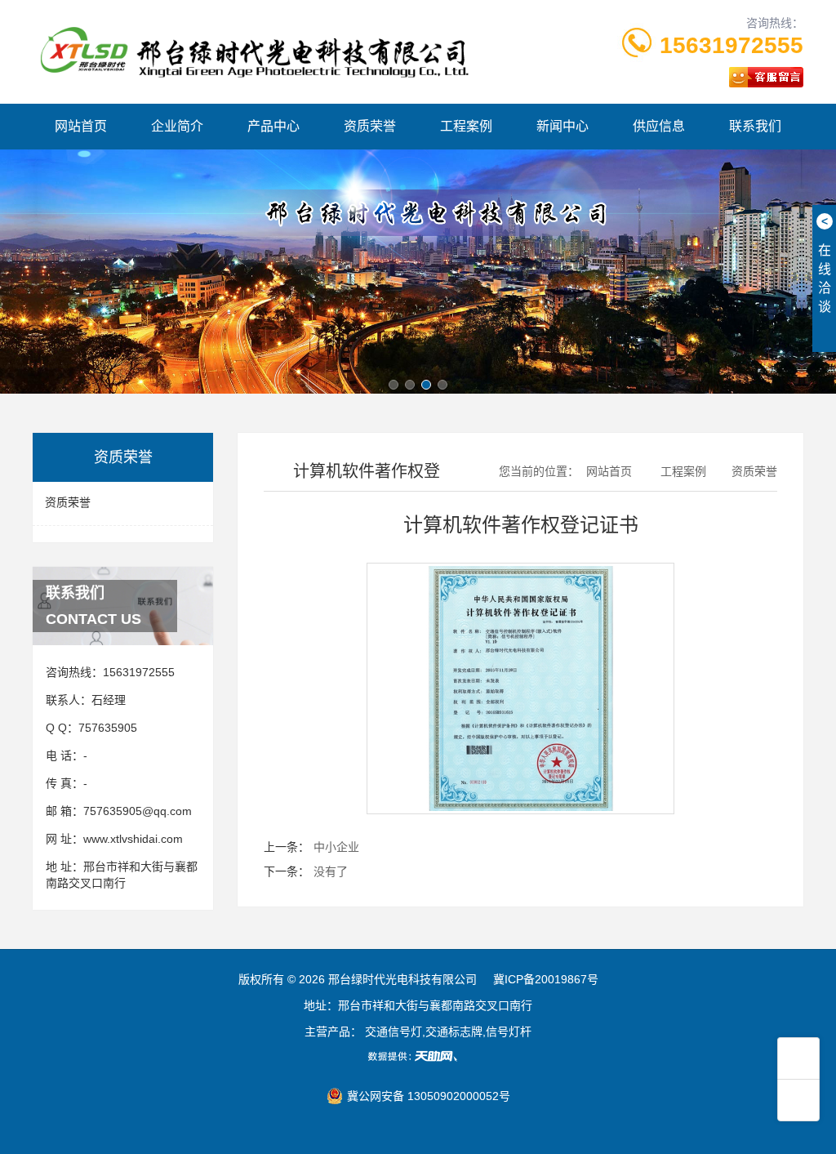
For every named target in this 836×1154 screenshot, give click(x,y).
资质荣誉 (370, 126)
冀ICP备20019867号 (545, 979)
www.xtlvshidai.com (133, 838)
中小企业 (336, 846)
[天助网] (418, 1056)
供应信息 (659, 126)
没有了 (331, 871)
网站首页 (81, 126)
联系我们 (755, 126)
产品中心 (273, 126)
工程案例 (466, 126)
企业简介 (177, 126)
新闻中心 (562, 126)
